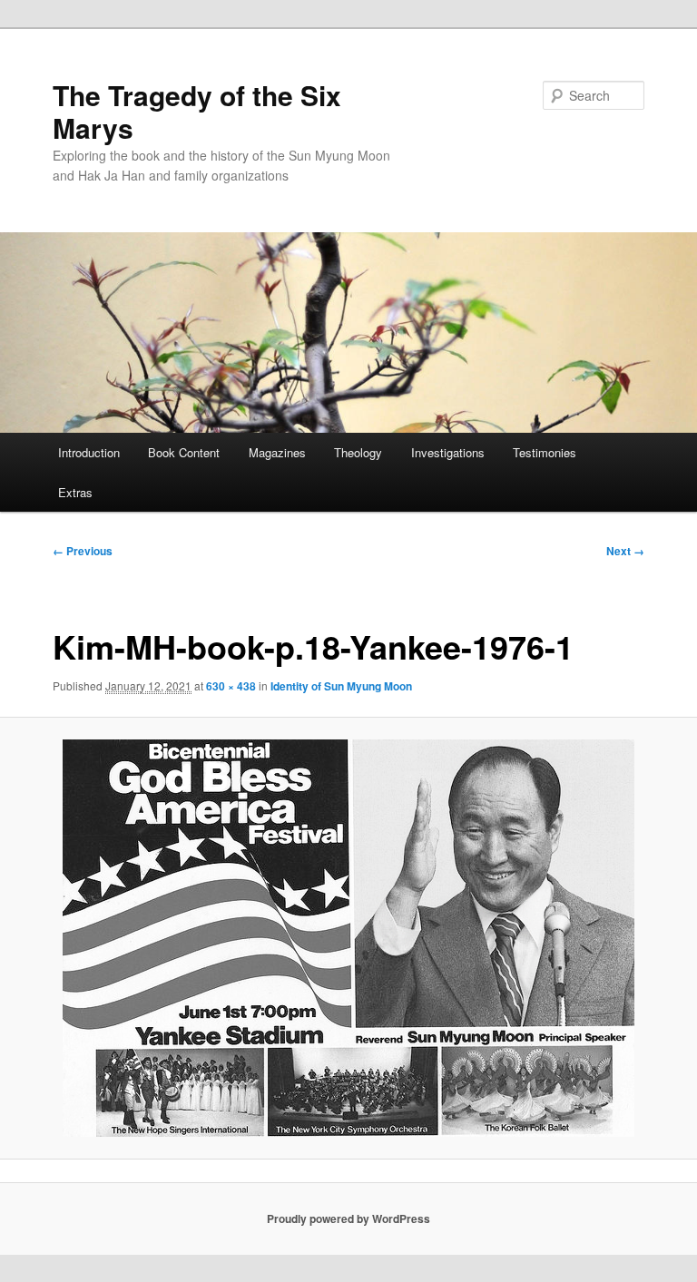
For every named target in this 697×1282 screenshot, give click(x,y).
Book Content (184, 452)
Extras (75, 492)
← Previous (83, 551)
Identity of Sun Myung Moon (341, 686)
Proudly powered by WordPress (348, 1218)
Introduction (89, 452)
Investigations (448, 452)
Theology (358, 452)
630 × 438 (231, 686)
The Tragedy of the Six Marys (197, 111)
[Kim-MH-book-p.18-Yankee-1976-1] (348, 938)
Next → (625, 551)
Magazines (277, 452)
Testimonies (544, 452)
